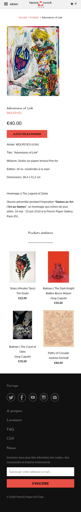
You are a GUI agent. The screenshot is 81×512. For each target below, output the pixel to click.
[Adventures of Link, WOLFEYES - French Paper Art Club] (33, 61)
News (11, 448)
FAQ (10, 429)
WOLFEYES (14, 113)
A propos (14, 411)
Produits (34, 17)
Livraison (14, 420)
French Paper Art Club (29, 497)
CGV (10, 439)
